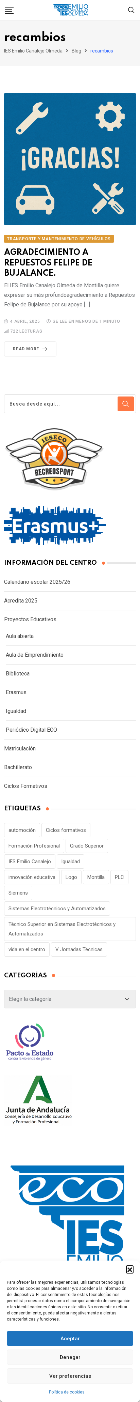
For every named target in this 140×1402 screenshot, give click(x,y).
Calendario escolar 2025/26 (37, 582)
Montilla (96, 877)
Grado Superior (87, 846)
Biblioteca (18, 673)
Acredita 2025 (20, 600)
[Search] (131, 9)
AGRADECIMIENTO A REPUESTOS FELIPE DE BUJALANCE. (48, 263)
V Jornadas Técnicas (79, 949)
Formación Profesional (34, 846)
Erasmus (16, 692)
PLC (119, 877)
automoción (22, 830)
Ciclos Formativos (25, 786)
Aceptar (70, 1339)
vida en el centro (26, 949)
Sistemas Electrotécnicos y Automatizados (57, 908)
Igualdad (16, 711)
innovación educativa (31, 877)
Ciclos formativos (66, 830)
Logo (71, 877)
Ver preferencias (70, 1376)
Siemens (18, 893)
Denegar (70, 1357)
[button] (129, 1269)
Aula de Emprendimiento (35, 655)
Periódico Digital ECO (31, 730)
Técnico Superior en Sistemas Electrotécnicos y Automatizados (62, 929)
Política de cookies (67, 1392)
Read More (26, 349)
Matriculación (20, 748)
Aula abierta (20, 636)
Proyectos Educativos (30, 619)
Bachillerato (18, 767)
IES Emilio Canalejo (29, 861)
